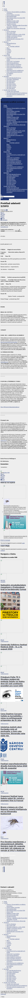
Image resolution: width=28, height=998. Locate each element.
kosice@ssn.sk (4, 227)
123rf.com (3, 994)
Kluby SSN (10, 19)
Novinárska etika (11, 16)
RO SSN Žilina (11, 88)
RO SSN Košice (11, 81)
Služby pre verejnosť (10, 90)
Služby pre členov (12, 37)
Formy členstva (11, 31)
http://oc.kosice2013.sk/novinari (9, 342)
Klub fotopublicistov (13, 63)
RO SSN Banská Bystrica (14, 78)
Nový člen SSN (11, 33)
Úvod (5, 9)
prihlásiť (3, 550)
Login (23, 543)
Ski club (9, 75)
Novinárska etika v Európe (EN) (16, 18)
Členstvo (6, 30)
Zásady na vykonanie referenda (16, 28)
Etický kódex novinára (13, 15)
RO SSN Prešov (11, 84)
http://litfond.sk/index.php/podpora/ (10, 407)
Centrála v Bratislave (13, 79)
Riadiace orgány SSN (13, 21)
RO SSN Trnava (11, 87)
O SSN (5, 10)
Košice (8, 45)
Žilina (8, 54)
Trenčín (9, 51)
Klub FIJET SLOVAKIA (13, 61)
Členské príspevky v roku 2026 (16, 34)
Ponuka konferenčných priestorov (17, 93)
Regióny (6, 42)
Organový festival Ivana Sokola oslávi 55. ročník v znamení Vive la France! (15, 537)
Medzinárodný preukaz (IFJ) (15, 39)
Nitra (8, 48)
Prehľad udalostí (15, 46)
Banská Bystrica (11, 43)
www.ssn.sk (4, 440)
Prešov (9, 49)
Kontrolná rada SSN (12, 22)
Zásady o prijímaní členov (14, 36)
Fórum (9, 40)
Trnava (9, 52)
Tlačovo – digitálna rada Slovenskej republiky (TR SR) (17, 26)
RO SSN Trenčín (11, 85)
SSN (5, 210)
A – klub (9, 57)
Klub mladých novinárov (14, 64)
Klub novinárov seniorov (14, 66)
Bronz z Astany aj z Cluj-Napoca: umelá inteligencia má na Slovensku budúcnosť (15, 513)
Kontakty (6, 76)
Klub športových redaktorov (15, 70)
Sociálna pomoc (11, 24)
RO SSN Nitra (10, 82)
